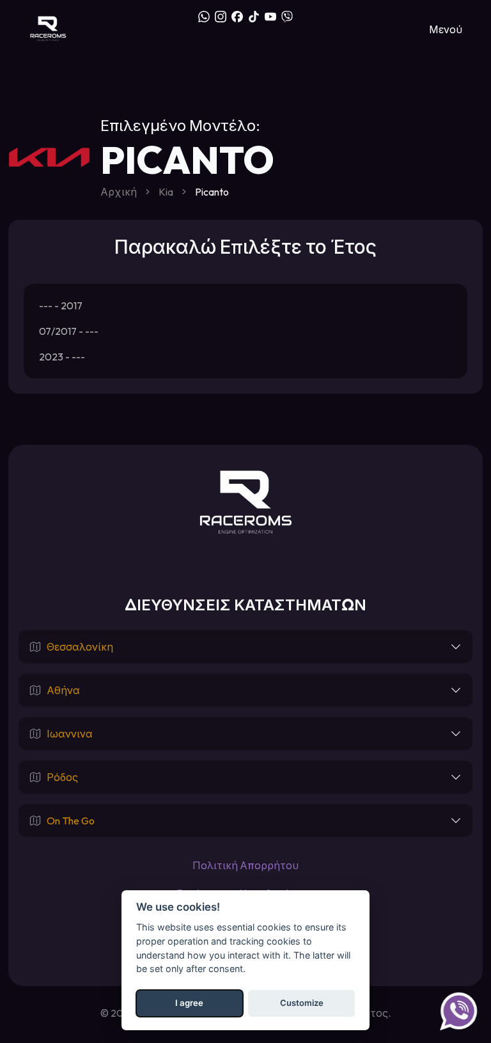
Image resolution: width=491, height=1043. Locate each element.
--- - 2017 (60, 305)
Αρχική (118, 191)
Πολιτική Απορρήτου (245, 865)
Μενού (445, 29)
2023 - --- (62, 356)
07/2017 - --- (68, 331)
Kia (166, 191)
